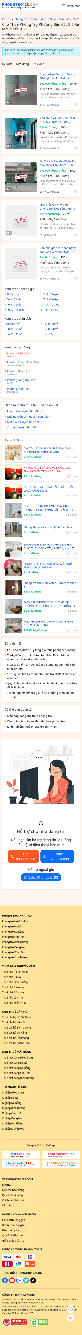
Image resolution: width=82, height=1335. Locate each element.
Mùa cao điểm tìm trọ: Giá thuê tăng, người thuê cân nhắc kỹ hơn (41, 666)
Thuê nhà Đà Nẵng (13, 987)
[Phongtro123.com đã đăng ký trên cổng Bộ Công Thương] (14, 1322)
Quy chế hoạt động (13, 1190)
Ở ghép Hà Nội (10, 1097)
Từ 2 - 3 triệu (14, 299)
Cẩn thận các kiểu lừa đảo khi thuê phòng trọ (36, 721)
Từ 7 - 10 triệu (51, 304)
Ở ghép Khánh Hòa (13, 1128)
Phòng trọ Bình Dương (15, 942)
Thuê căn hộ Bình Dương (16, 1027)
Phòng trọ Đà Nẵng (13, 931)
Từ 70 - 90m (14, 334)
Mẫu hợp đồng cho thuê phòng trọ (29, 716)
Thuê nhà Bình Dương (15, 982)
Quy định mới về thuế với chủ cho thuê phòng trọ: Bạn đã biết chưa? (42, 685)
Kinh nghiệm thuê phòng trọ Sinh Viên (32, 726)
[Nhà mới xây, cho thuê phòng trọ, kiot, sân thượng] (21, 220)
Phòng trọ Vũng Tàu (13, 952)
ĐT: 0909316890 (25, 856)
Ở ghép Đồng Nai (12, 1118)
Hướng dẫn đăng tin (13, 1225)
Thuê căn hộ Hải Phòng (15, 1038)
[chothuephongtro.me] (61, 1164)
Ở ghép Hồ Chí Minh (13, 1092)
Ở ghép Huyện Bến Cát (21, 427)
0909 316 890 (24, 1306)
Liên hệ (6, 1205)
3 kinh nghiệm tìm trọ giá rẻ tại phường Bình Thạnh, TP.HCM (41, 695)
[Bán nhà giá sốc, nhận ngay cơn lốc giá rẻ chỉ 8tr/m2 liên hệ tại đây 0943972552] (21, 263)
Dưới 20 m (13, 324)
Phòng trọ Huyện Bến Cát (23, 411)
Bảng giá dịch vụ (11, 1230)
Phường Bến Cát (17, 353)
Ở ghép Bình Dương (13, 1108)
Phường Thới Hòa (18, 389)
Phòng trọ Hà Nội (12, 926)
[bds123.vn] (21, 1155)
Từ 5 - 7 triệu (14, 304)
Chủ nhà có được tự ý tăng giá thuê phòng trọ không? (41, 650)
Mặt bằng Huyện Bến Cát (23, 422)
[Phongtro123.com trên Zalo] (19, 1282)
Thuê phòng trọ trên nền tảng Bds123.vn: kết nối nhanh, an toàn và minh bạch (38, 657)
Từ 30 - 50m (14, 329)
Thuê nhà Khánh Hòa (14, 1002)
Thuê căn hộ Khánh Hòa (16, 1043)
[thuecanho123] (21, 1164)
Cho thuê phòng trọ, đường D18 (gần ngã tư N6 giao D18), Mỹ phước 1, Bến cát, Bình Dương (57, 76)
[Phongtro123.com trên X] (26, 1282)
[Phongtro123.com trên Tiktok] (33, 1282)
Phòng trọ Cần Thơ (13, 937)
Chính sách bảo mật (13, 1200)
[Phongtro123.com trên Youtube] (12, 1282)
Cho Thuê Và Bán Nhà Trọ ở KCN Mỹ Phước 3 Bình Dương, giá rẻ (57, 120)
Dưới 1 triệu (14, 294)
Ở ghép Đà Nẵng (11, 1103)
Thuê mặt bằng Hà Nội (15, 1062)
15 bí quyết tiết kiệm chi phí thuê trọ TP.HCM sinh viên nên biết (41, 676)
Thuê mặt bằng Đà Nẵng (16, 1068)
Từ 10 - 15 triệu (16, 309)
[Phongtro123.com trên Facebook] (5, 1282)
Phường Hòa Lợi (17, 371)
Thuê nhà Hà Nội (11, 977)
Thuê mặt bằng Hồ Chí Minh (18, 1057)
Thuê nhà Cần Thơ (12, 997)
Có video (38, 64)
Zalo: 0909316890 (59, 856)
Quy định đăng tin (12, 1235)
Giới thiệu (7, 1185)
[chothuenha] (61, 1155)
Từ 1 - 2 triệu (50, 294)
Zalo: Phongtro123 (43, 877)
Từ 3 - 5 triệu (50, 299)
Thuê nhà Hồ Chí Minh (15, 971)
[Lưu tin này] (75, 105)
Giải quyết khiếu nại (13, 1240)
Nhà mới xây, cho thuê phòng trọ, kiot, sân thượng (57, 206)
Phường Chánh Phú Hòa (22, 362)
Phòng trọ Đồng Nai (13, 947)
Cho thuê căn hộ (14, 1011)
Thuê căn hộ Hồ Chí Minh (16, 1017)
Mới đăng (22, 64)
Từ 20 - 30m (50, 324)
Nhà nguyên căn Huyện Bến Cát (27, 416)
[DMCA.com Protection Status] (39, 1322)
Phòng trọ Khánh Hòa (14, 957)
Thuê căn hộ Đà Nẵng (14, 1032)
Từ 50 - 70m (50, 329)
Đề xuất (7, 64)
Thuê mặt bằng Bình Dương (18, 1078)
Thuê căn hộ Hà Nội (13, 1022)
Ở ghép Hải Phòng (12, 1123)
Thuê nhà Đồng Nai (13, 992)
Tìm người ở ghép (15, 1087)
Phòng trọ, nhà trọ (17, 915)
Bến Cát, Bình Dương (55, 89)
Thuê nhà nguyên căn (18, 966)
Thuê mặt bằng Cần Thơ (16, 1073)
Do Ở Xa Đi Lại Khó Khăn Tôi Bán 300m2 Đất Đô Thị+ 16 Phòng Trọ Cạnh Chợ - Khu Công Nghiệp (57, 163)
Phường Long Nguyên (21, 380)
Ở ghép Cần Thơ (11, 1113)
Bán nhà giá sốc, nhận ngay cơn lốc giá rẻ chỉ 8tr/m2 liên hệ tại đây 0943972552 (58, 250)
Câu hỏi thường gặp (13, 1220)
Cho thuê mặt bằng (16, 1052)
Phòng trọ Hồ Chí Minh (15, 921)
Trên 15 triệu (50, 309)
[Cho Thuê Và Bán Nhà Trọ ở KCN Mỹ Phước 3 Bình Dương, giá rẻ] (21, 133)
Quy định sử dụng (12, 1195)
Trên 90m (49, 334)
